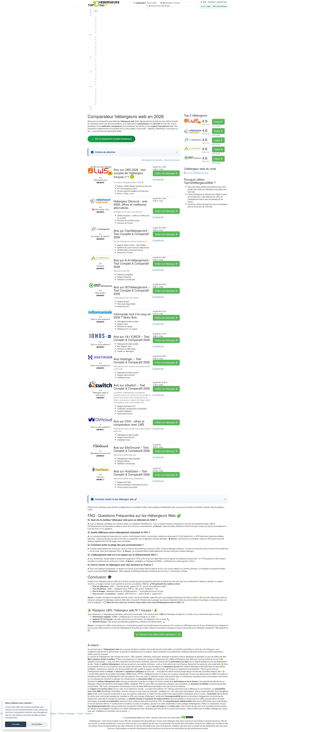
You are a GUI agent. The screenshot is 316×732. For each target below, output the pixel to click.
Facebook (89, 713)
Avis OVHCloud (104, 96)
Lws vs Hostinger (104, 76)
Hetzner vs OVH (104, 81)
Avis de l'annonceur (172, 160)
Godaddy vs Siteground (107, 84)
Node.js (101, 44)
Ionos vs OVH (103, 79)
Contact (80, 713)
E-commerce (103, 20)
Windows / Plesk (104, 54)
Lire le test (216, 126)
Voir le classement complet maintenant (113, 138)
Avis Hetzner (103, 99)
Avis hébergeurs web (101, 86)
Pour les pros (103, 29)
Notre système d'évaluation (152, 160)
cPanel (100, 52)
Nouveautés (97, 106)
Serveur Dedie (103, 39)
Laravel (100, 47)
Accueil (96, 10)
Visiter (165, 173)
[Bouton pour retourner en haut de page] (1, 731)
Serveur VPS (103, 37)
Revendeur (102, 32)
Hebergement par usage (102, 15)
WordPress (102, 17)
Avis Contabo (103, 104)
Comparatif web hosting (102, 71)
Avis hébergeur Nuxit (106, 89)
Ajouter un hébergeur (67, 713)
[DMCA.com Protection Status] (187, 717)
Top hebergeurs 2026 (101, 12)
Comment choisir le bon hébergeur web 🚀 (116, 499)
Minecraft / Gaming (105, 27)
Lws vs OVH (102, 74)
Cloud (100, 42)
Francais (101, 67)
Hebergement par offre (102, 57)
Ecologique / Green (105, 69)
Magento (101, 24)
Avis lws (101, 91)
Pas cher (101, 59)
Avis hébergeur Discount (107, 94)
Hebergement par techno (103, 34)
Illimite (100, 64)
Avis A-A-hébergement (107, 101)
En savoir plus (158, 179)
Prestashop (102, 22)
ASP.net (101, 49)
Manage (101, 62)
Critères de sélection (105, 152)
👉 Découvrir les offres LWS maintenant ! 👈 (158, 634)
